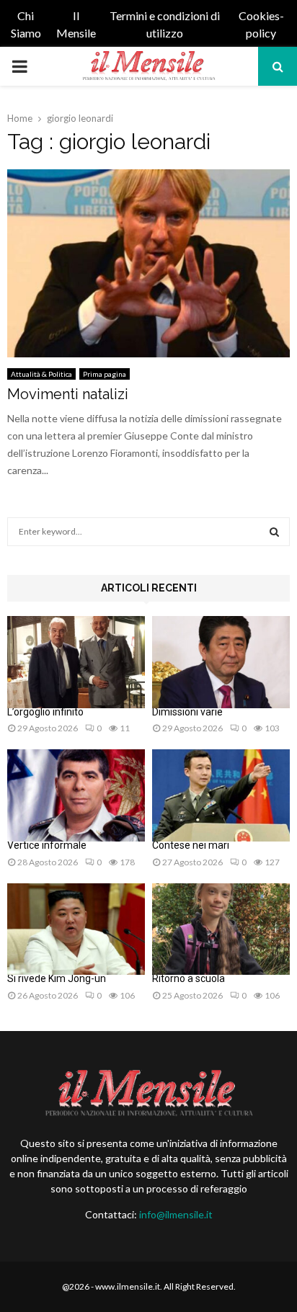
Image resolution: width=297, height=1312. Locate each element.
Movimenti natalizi (67, 394)
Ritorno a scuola (188, 978)
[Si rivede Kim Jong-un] (76, 929)
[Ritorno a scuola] (221, 929)
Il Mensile (76, 24)
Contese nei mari (190, 845)
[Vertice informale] (76, 795)
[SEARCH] (274, 531)
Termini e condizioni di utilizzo (165, 24)
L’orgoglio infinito (45, 712)
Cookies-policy (261, 24)
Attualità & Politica (41, 374)
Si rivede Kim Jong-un (56, 978)
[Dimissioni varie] (221, 662)
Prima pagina (104, 374)
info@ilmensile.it (176, 1214)
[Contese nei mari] (221, 795)
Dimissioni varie (187, 712)
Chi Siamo (26, 24)
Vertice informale (47, 845)
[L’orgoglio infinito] (76, 662)
